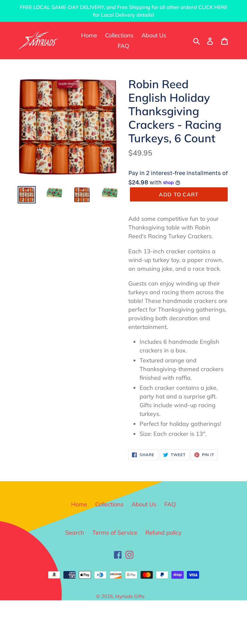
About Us (144, 504)
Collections (109, 504)
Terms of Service (114, 532)
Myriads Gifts (129, 596)
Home (79, 504)
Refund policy (163, 532)
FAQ (170, 504)
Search (74, 532)
